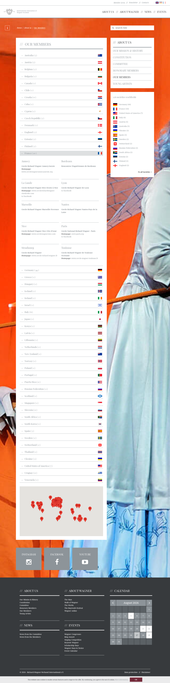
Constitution (122, 57)
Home (19, 28)
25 (125, 635)
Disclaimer (146, 672)
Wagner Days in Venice (74, 648)
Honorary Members (126, 70)
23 (113, 635)
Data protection (131, 672)
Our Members (122, 77)
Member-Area (119, 3)
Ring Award (69, 637)
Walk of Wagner (71, 603)
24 (119, 635)
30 (113, 642)
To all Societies (144, 172)
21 (143, 629)
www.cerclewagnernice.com (44, 234)
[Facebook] (57, 561)
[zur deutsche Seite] (160, 2)
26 (131, 635)
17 (119, 629)
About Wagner (129, 11)
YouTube (85, 554)
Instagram (29, 554)
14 (143, 622)
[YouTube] (85, 561)
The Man (68, 600)
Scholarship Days (71, 645)
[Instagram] (29, 561)
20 (137, 629)
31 (119, 642)
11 (125, 622)
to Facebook (26, 196)
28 (143, 635)
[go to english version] (157, 2)
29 (149, 635)
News (147, 11)
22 (149, 629)
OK (136, 680)
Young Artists (122, 83)
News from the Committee (31, 634)
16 (113, 629)
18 (125, 629)
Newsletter (133, 3)
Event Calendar (71, 651)
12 (131, 622)
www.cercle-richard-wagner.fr (44, 256)
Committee (120, 64)
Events (161, 11)
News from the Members (30, 637)
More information (121, 680)
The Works (69, 605)
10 (119, 622)
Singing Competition (72, 640)
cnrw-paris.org (77, 234)
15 (149, 622)
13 (137, 622)
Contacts (145, 3)
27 (137, 635)
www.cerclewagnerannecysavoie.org (37, 172)
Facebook (56, 554)
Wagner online (70, 611)
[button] (80, 520)
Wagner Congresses (72, 634)
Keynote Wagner (71, 643)
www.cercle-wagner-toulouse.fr (84, 258)
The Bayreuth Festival (73, 608)
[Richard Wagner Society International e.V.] (9, 11)
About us (108, 11)
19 (131, 629)
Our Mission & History (128, 50)
